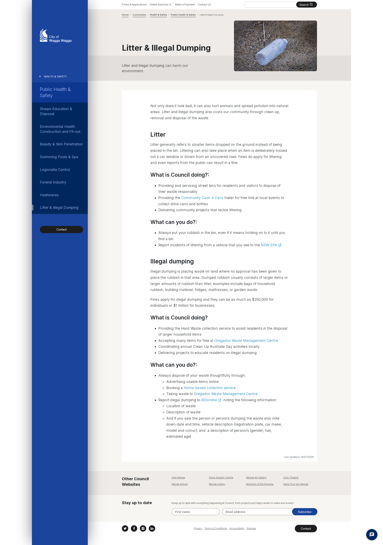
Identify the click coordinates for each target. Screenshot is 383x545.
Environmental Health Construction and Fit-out (60, 129)
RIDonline (209, 400)
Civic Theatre (290, 477)
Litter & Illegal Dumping (59, 207)
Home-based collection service (210, 388)
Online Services (159, 4)
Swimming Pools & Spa (59, 157)
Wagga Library (217, 484)
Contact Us (204, 4)
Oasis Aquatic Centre (221, 477)
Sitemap (251, 528)
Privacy (198, 528)
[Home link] (56, 35)
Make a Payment (185, 4)
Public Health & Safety (55, 92)
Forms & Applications (134, 4)
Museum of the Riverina (259, 484)
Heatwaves (49, 195)
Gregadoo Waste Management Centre (246, 340)
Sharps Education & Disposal (56, 111)
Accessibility (236, 528)
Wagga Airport (180, 484)
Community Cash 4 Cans (202, 198)
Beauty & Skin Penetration (61, 144)
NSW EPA (269, 245)
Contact (61, 229)
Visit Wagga (178, 477)
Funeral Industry (53, 182)
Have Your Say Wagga (295, 484)
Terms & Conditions (215, 528)
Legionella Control (55, 170)
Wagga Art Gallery (256, 477)
